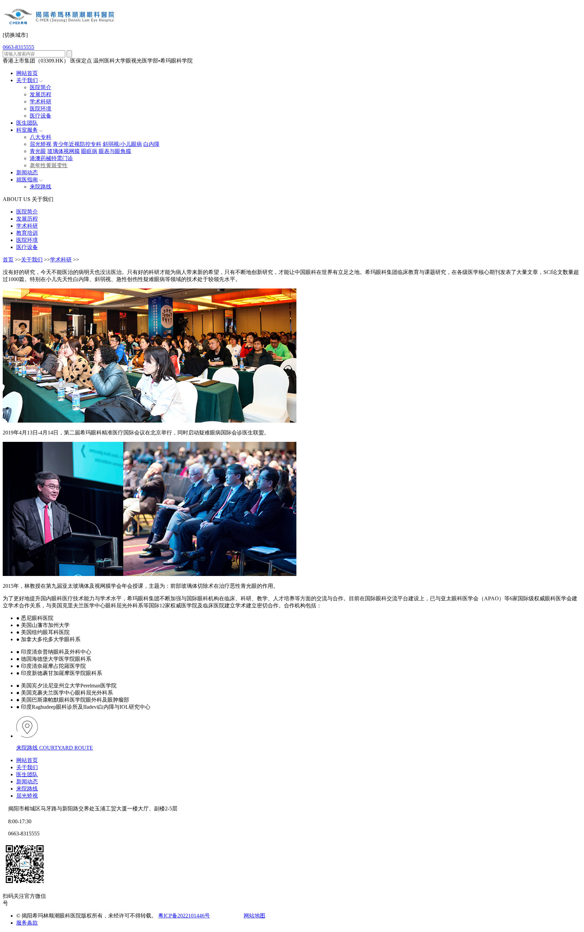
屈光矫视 (40, 144)
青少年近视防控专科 (77, 144)
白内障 (151, 144)
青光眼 (38, 151)
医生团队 (27, 123)
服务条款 (27, 923)
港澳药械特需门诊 (51, 158)
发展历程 (40, 94)
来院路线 (40, 187)
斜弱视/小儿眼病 (122, 144)
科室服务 (27, 130)
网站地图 (254, 915)
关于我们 (27, 80)
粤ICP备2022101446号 (184, 915)
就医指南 (27, 179)
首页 (8, 259)
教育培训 (27, 233)
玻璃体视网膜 (63, 151)
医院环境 (40, 108)
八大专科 (40, 137)
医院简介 (40, 87)
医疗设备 (40, 116)
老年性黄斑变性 (49, 165)
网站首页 (27, 73)
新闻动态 (27, 172)
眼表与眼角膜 (115, 151)
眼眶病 (89, 151)
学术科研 (40, 101)
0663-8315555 (18, 47)
